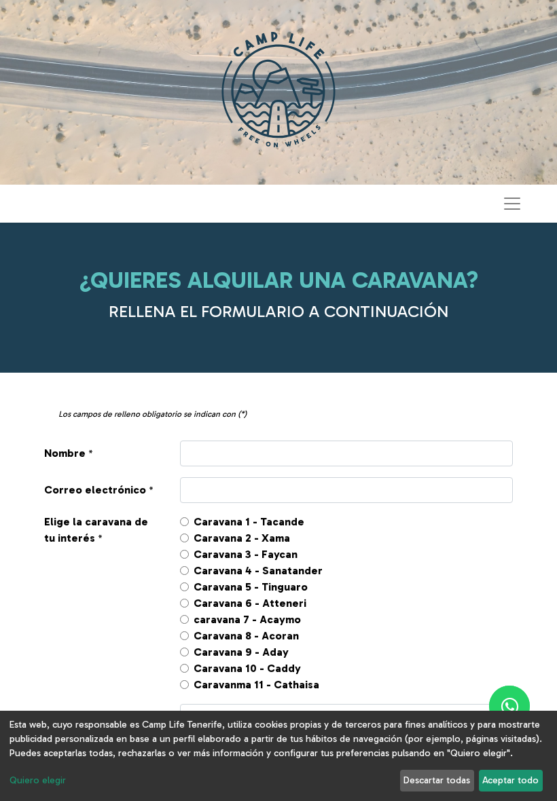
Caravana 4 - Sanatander (258, 570)
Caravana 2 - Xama (242, 538)
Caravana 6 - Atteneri (250, 603)
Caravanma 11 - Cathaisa (256, 684)
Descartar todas (436, 780)
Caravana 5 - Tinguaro (251, 586)
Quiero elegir (38, 780)
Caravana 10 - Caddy (247, 668)
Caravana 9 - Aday (241, 652)
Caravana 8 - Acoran (246, 635)
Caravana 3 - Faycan (246, 554)
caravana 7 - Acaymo (247, 619)
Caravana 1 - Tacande (249, 521)
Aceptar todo (510, 780)
